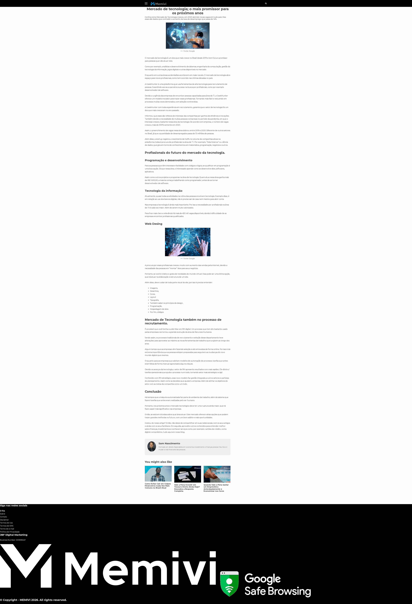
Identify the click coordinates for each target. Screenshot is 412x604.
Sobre (2, 514)
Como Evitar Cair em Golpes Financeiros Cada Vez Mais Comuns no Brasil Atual (158, 486)
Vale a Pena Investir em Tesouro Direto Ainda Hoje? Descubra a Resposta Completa (187, 488)
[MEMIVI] (158, 4)
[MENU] (146, 3)
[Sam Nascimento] (151, 451)
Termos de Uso (6, 523)
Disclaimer (4, 520)
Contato (3, 517)
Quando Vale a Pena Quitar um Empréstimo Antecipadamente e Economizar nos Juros (216, 488)
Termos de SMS (6, 526)
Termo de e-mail (7, 529)
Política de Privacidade (10, 532)
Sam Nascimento (169, 443)
